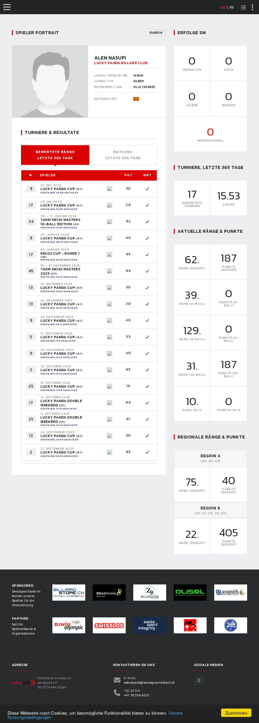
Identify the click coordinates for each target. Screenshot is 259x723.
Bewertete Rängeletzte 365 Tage (55, 155)
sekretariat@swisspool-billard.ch (149, 682)
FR (232, 8)
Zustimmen (236, 713)
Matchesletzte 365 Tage (123, 155)
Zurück (155, 32)
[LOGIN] (243, 8)
